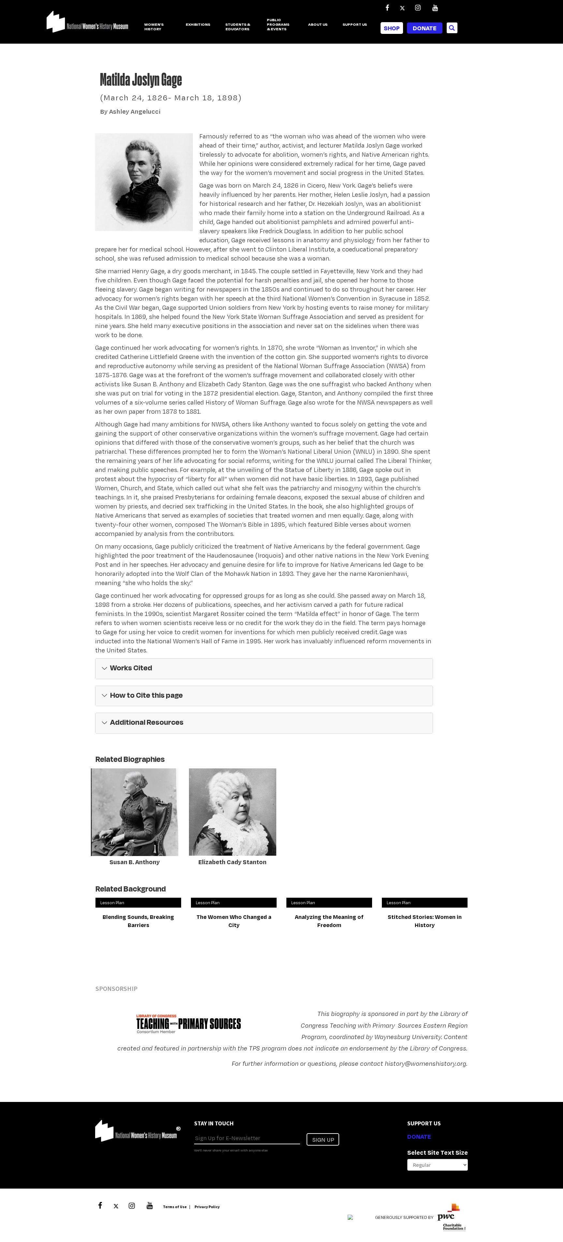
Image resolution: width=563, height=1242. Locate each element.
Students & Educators (237, 27)
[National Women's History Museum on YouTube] (435, 8)
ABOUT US (317, 24)
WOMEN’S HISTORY (154, 27)
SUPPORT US (355, 24)
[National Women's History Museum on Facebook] (387, 8)
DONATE (419, 1136)
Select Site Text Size (437, 1152)
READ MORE (109, 857)
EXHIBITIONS (198, 24)
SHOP (392, 28)
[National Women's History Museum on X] (402, 8)
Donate (425, 28)
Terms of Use (175, 1206)
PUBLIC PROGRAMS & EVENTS (278, 25)
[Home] (87, 25)
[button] (264, 669)
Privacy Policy (207, 1206)
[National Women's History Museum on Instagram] (417, 8)
